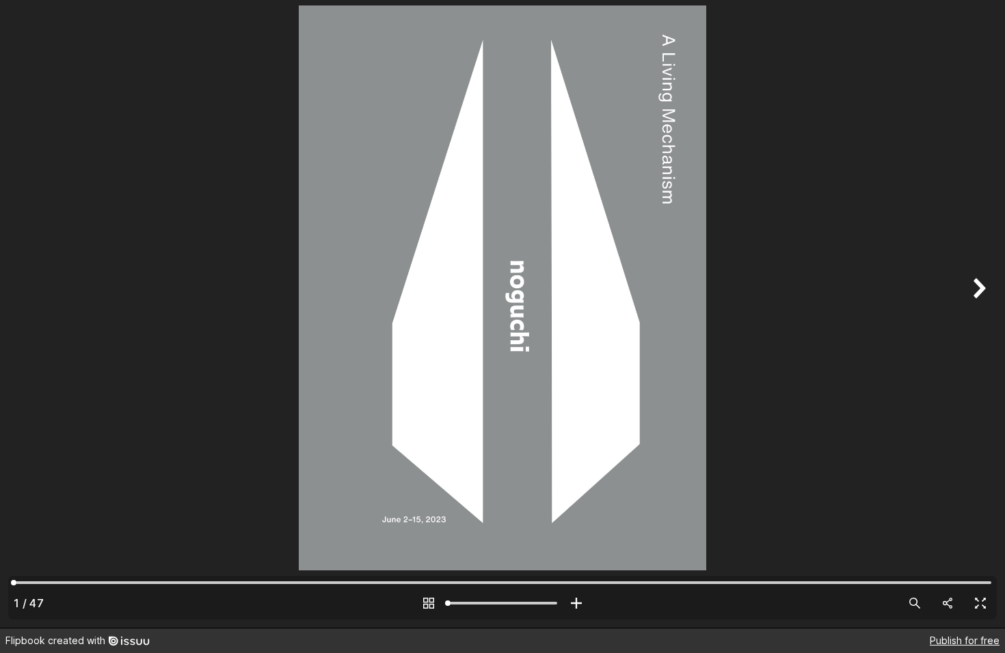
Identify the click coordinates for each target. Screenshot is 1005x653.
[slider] (502, 603)
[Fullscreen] (980, 603)
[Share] (947, 603)
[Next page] (977, 314)
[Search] (914, 603)
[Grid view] (428, 603)
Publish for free (965, 640)
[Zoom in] (576, 603)
